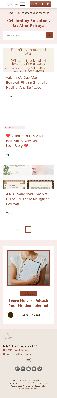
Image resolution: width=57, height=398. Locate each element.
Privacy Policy (24, 389)
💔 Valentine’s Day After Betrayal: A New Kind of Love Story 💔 (24, 141)
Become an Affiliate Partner (17, 354)
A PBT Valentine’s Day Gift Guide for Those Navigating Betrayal (27, 199)
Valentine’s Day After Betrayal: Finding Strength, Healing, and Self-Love (26, 82)
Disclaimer (34, 389)
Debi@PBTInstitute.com (16, 350)
